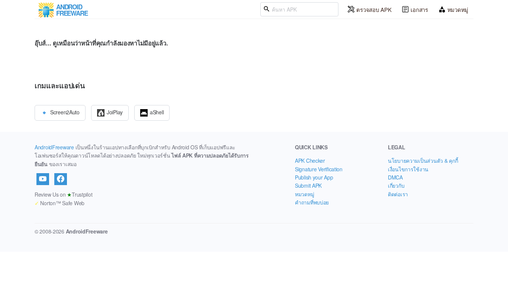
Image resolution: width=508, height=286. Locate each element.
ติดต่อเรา (398, 194)
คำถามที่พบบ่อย (312, 202)
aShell (157, 111)
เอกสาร (419, 9)
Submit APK (308, 185)
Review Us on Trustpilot (63, 194)
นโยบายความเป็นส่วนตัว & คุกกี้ (423, 160)
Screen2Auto (65, 111)
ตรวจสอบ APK (373, 9)
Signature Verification (319, 169)
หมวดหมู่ (457, 9)
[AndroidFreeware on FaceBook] (60, 179)
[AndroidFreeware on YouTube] (42, 179)
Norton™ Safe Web (59, 203)
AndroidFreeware (54, 147)
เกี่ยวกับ (396, 185)
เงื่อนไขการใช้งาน (408, 169)
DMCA (395, 177)
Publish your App (314, 177)
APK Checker (310, 160)
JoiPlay (115, 111)
